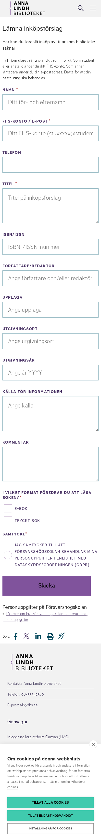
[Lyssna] (62, 636)
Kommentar (15, 442)
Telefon (11, 152)
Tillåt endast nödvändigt (50, 815)
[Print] (52, 636)
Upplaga (12, 297)
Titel (27, 184)
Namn (27, 89)
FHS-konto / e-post (44, 121)
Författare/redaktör (28, 266)
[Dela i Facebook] (18, 638)
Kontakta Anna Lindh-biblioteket (34, 683)
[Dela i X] (26, 638)
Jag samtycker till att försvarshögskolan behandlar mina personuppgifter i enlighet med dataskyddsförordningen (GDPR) (56, 554)
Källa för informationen (32, 391)
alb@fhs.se (29, 705)
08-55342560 (32, 694)
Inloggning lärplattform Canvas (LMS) (38, 737)
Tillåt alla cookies (50, 802)
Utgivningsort (20, 328)
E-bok (21, 508)
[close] (93, 744)
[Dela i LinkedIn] (41, 638)
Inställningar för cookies (50, 828)
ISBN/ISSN (13, 234)
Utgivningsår (18, 360)
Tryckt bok (27, 520)
